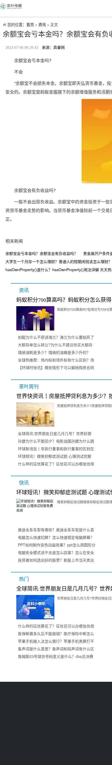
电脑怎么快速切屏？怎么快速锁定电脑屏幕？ (56, 537)
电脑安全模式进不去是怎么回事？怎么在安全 (56, 552)
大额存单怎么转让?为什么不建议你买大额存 (55, 344)
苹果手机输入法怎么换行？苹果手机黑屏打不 (56, 641)
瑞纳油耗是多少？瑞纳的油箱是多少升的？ (54, 352)
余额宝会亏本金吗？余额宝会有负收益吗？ (41, 253)
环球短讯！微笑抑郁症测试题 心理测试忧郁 (54, 456)
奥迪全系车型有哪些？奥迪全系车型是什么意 (56, 529)
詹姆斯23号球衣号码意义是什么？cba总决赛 (55, 656)
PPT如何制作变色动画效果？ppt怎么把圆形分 (56, 545)
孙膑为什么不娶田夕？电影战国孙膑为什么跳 (56, 441)
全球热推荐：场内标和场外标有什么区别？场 (56, 360)
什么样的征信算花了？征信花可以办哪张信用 (56, 463)
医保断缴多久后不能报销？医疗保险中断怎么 (56, 633)
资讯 (42, 24)
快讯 (24, 483)
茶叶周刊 (29, 386)
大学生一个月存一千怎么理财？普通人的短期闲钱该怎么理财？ (58, 261)
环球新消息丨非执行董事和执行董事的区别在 (56, 448)
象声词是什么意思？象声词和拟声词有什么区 (56, 648)
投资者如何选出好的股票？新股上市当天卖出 (56, 560)
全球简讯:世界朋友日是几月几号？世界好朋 (54, 433)
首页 (30, 24)
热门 (24, 579)
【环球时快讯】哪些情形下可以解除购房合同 (56, 367)
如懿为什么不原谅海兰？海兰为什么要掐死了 (56, 337)
